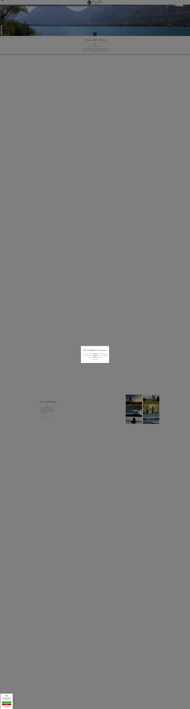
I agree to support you (6, 702)
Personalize (7, 706)
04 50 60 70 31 (95, 355)
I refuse (6, 704)
